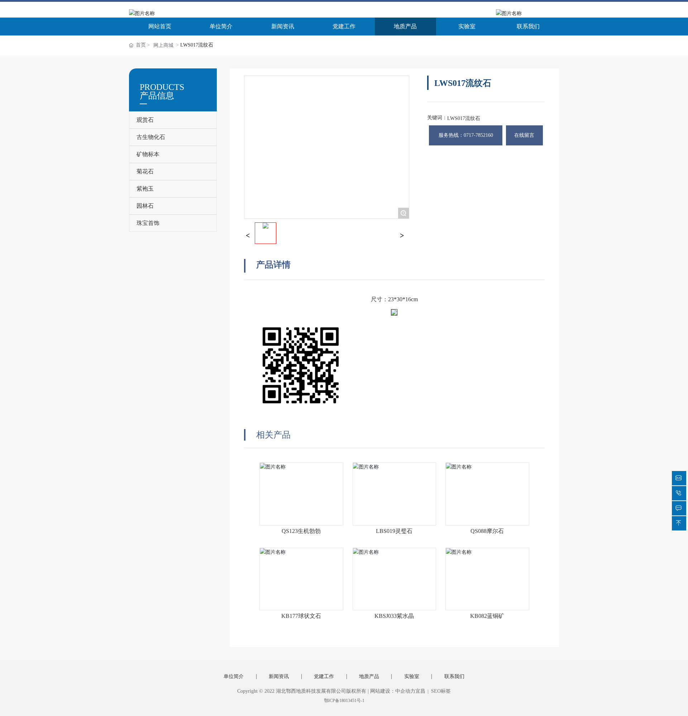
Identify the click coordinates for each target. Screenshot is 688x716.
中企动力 (405, 691)
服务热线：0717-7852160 (466, 135)
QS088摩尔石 (487, 531)
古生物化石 (151, 137)
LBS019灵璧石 (394, 531)
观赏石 (145, 120)
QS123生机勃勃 (301, 531)
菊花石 (145, 171)
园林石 (145, 206)
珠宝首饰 (148, 223)
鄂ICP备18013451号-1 (344, 700)
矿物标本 (148, 154)
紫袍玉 (145, 189)
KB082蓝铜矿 (487, 616)
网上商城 (163, 45)
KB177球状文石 (301, 616)
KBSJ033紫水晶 (394, 616)
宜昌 (420, 691)
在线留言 (524, 135)
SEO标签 (440, 691)
